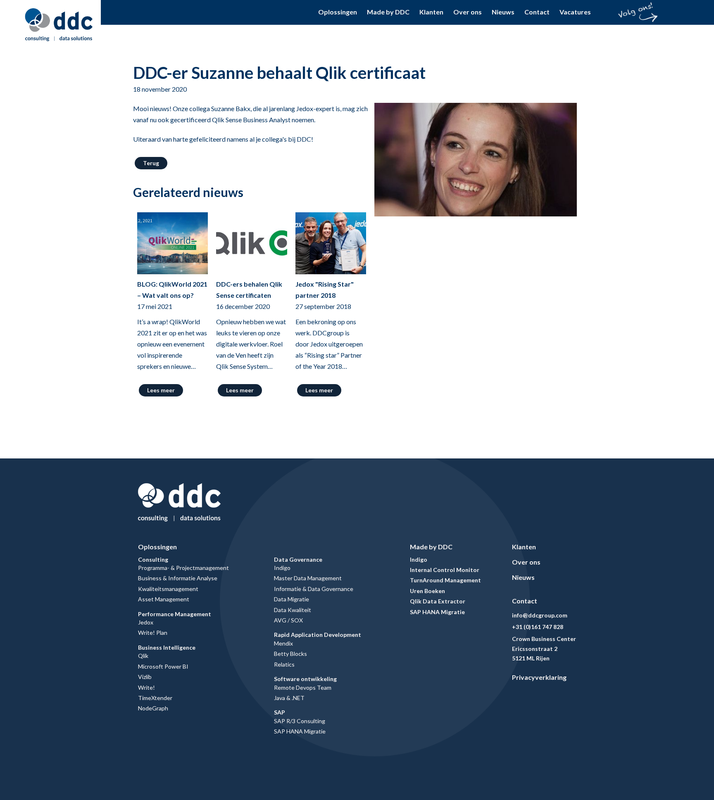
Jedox (145, 622)
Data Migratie (291, 599)
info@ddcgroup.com (539, 615)
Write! (146, 687)
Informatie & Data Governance (313, 588)
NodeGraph (153, 708)
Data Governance (298, 559)
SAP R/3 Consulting (299, 720)
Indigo (282, 567)
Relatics (284, 664)
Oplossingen (337, 12)
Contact (537, 12)
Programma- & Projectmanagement (183, 567)
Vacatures (575, 12)
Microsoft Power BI (163, 666)
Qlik (143, 655)
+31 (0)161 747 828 (537, 626)
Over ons (467, 12)
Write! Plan (152, 632)
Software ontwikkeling (305, 678)
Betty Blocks (290, 653)
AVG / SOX (288, 620)
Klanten (431, 12)
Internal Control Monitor (444, 569)
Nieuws (503, 12)
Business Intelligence (166, 647)
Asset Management (163, 599)
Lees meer (161, 390)
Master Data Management (308, 578)
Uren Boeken (427, 590)
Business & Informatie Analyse (177, 578)
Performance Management (174, 613)
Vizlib (145, 676)
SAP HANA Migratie (300, 731)
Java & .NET (289, 697)
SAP (279, 712)
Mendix (283, 643)
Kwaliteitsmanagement (168, 588)
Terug (151, 162)
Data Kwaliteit (292, 609)
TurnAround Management (445, 580)
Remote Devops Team (302, 687)
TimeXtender (155, 697)
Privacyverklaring (539, 677)
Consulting (153, 559)
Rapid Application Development (317, 634)
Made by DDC (388, 12)
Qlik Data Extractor (437, 601)
